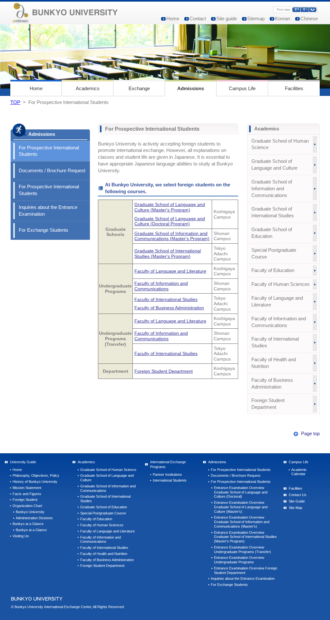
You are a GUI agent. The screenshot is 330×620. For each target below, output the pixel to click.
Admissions (190, 88)
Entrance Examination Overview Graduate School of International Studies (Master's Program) (245, 537)
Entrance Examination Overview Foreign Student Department (245, 570)
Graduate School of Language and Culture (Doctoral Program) (169, 221)
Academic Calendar (299, 472)
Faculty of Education (272, 270)
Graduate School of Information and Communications (271, 188)
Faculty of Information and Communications (161, 286)
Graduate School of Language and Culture (274, 165)
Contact (197, 18)
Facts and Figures (27, 494)
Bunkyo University (30, 512)
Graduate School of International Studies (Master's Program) (167, 253)
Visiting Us (21, 536)
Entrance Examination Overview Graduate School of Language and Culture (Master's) (240, 507)
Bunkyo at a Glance (28, 524)
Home (172, 18)
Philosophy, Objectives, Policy (36, 475)
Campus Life (242, 88)
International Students (170, 480)
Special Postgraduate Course (273, 253)
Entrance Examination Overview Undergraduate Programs (239, 560)
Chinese (309, 18)
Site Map (295, 508)
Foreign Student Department (163, 371)
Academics (88, 88)
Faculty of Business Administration (169, 307)
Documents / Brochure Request (52, 170)
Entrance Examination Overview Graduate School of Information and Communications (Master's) (241, 521)
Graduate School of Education (271, 233)
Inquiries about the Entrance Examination (48, 211)
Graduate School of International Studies (272, 212)
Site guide (226, 18)
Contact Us (297, 495)
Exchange (139, 88)
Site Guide (297, 501)
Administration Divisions (34, 518)
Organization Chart (27, 506)
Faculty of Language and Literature (170, 271)
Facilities (294, 88)
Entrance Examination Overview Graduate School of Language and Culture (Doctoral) (240, 492)
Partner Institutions (167, 474)
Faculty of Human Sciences (280, 284)
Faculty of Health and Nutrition (273, 363)
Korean (282, 18)
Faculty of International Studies (166, 299)
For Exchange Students (43, 230)
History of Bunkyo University (35, 482)
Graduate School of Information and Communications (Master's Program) (171, 236)
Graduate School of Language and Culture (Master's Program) (169, 207)
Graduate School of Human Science (280, 144)
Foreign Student (25, 500)
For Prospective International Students (49, 151)
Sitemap (256, 18)
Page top (310, 433)
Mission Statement (27, 488)
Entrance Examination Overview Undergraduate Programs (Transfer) (242, 549)
